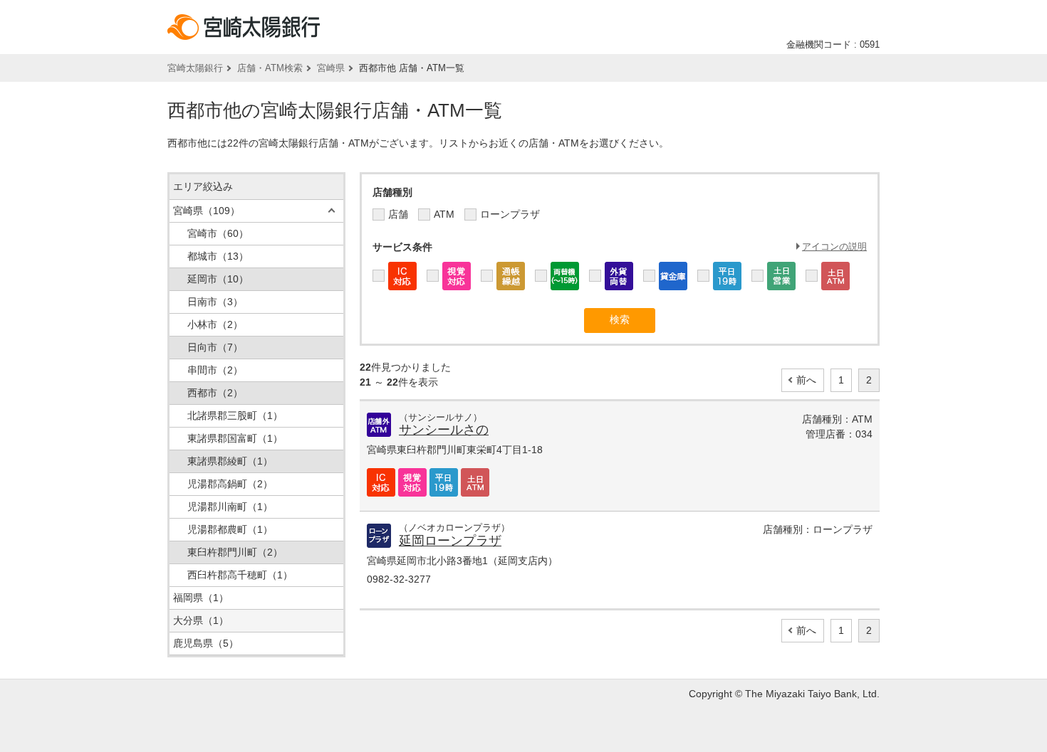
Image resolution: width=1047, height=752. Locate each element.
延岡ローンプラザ (450, 541)
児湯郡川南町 (230, 506)
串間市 (215, 370)
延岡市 (218, 279)
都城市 (218, 256)
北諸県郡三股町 (235, 415)
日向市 (215, 347)
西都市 (215, 392)
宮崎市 (218, 233)
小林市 (215, 324)
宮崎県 (331, 68)
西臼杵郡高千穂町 (240, 575)
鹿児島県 (206, 643)
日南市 (215, 301)
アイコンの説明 (834, 246)
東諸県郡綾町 (230, 461)
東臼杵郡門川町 (235, 552)
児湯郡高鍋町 (230, 483)
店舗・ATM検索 (270, 68)
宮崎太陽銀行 (195, 68)
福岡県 (201, 597)
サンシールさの (444, 430)
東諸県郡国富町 (235, 438)
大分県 (201, 620)
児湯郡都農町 (230, 529)
